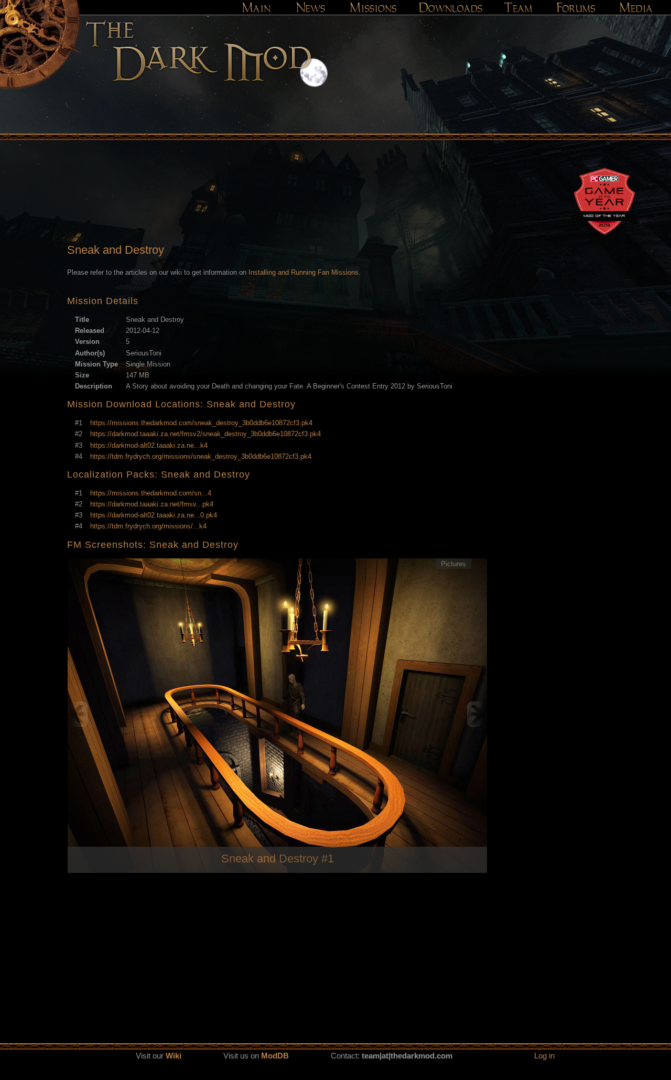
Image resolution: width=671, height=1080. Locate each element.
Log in (544, 1055)
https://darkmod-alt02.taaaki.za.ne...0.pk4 (153, 515)
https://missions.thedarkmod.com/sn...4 (150, 493)
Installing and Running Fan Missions (303, 272)
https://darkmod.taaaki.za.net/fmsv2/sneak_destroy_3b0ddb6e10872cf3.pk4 (205, 434)
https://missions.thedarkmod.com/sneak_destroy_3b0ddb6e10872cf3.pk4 (201, 423)
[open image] (277, 714)
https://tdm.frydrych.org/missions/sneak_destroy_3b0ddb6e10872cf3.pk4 (200, 456)
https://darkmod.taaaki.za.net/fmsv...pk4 (151, 504)
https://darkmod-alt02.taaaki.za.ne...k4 (149, 445)
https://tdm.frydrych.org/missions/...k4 (148, 526)
